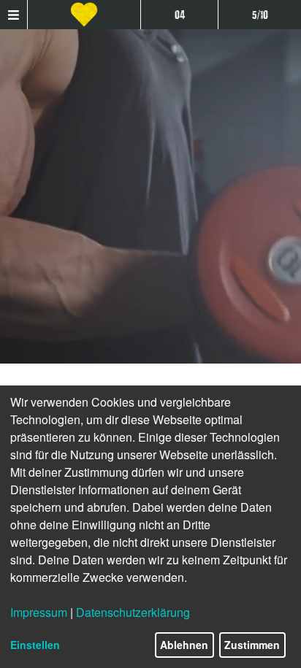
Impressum (38, 612)
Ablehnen (184, 644)
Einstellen (35, 644)
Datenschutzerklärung (133, 612)
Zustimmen (252, 644)
